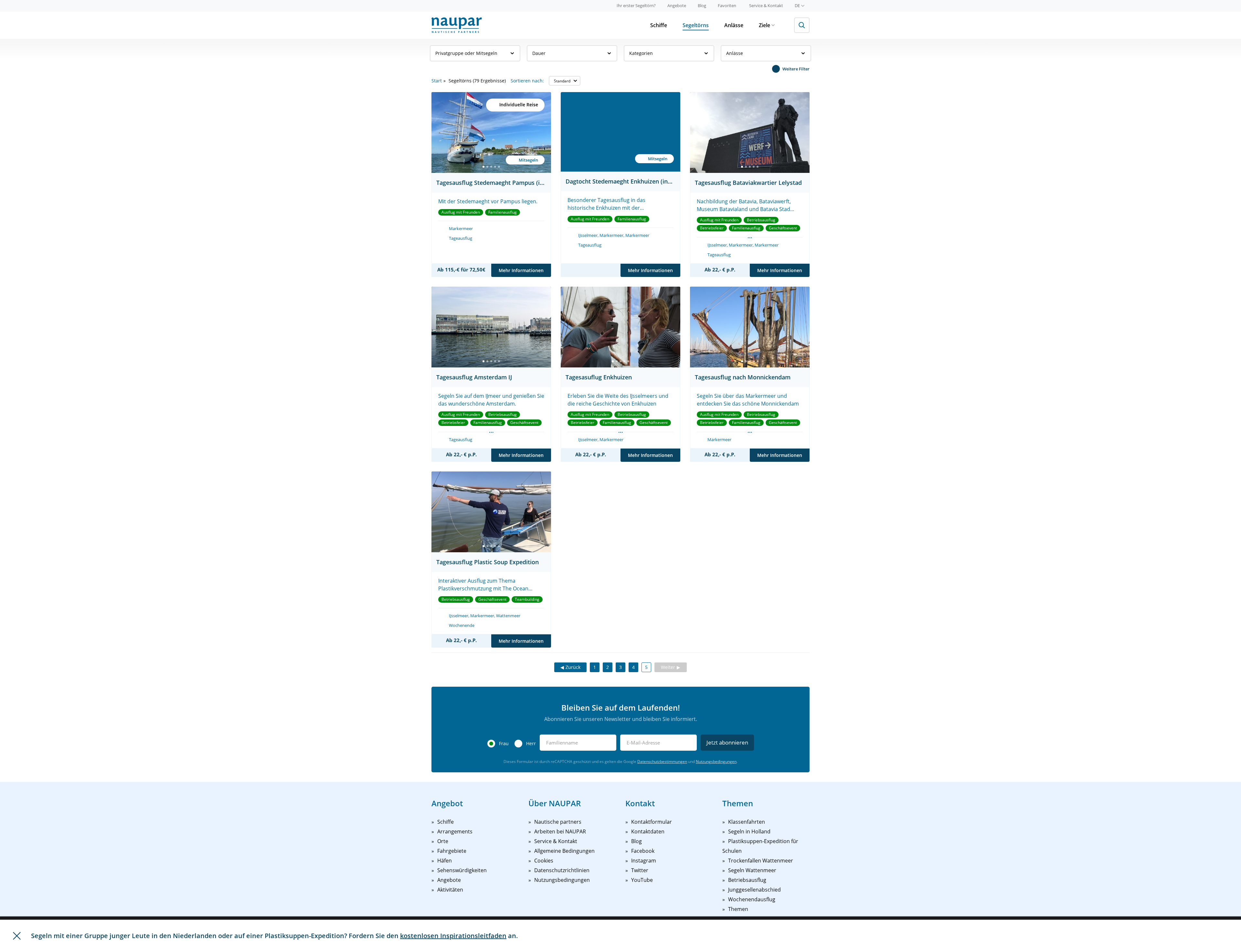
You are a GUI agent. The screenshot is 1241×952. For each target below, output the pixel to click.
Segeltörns (696, 25)
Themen (738, 909)
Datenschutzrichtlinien (561, 870)
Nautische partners (557, 821)
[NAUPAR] (456, 25)
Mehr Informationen (521, 270)
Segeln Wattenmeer (752, 870)
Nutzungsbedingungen (716, 761)
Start (436, 81)
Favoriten (727, 5)
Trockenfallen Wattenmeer (760, 860)
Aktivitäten (450, 889)
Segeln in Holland (749, 831)
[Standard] (564, 81)
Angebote (676, 5)
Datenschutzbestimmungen (662, 761)
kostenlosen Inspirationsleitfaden (453, 935)
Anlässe (733, 25)
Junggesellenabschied (754, 889)
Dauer (539, 53)
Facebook (642, 850)
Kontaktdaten (647, 831)
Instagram (643, 860)
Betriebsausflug (747, 879)
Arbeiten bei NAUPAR (560, 831)
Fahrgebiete (451, 850)
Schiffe (658, 25)
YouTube (642, 879)
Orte (442, 841)
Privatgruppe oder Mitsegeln (466, 53)
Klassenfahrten (746, 821)
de (797, 5)
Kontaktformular (651, 821)
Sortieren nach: (527, 81)
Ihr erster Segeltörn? (636, 5)
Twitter (639, 870)
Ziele (764, 25)
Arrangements (454, 831)
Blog (702, 5)
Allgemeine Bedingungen (564, 850)
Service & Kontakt (766, 5)
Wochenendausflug (751, 899)
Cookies (543, 860)
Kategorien (641, 53)
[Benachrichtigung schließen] (17, 936)
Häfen (444, 860)
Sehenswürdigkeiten (462, 870)
